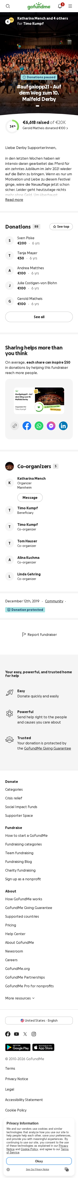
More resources (18, 998)
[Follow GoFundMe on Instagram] (33, 1034)
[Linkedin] (63, 426)
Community (54, 601)
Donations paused (41, 77)
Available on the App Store (43, 1047)
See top (63, 226)
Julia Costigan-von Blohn (37, 283)
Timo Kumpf (27, 508)
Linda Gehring (29, 574)
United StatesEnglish (41, 1020)
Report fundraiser (42, 635)
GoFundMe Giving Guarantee (47, 748)
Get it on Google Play (18, 1047)
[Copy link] (14, 426)
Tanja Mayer (27, 253)
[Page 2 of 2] (41, 106)
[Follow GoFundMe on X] (25, 1034)
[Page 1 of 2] (37, 106)
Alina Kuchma (28, 558)
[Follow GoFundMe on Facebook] (7, 1034)
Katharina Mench (31, 478)
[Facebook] (27, 426)
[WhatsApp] (39, 426)
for (42, 20)
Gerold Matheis (29, 299)
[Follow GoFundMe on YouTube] (16, 1034)
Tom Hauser (27, 541)
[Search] (7, 6)
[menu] (70, 6)
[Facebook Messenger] (51, 426)
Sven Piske (25, 238)
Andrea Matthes (30, 268)
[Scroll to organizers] (11, 20)
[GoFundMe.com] (39, 6)
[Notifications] (59, 6)
